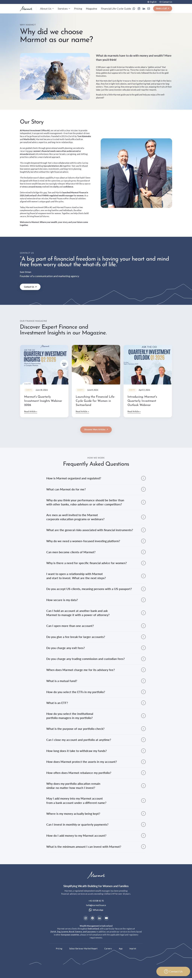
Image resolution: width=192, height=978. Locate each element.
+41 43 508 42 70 (96, 901)
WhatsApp (98, 909)
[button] (152, 2)
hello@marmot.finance (96, 905)
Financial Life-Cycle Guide (116, 8)
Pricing (78, 8)
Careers (108, 948)
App (120, 948)
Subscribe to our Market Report (83, 948)
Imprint (132, 948)
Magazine (91, 8)
